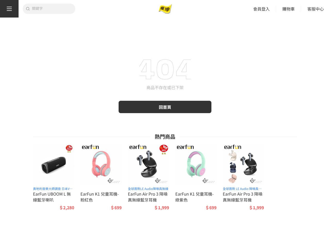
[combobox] (52, 9)
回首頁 (165, 107)
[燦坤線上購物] (165, 9)
